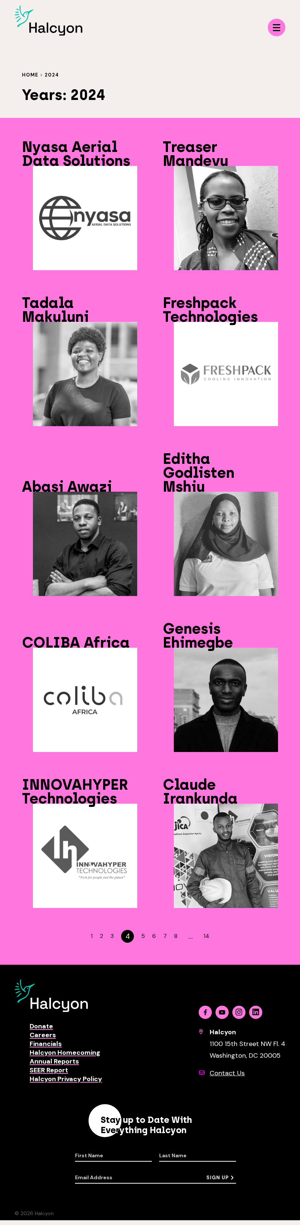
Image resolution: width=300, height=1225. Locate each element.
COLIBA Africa (76, 642)
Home (30, 75)
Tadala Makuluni (55, 310)
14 (206, 936)
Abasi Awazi (67, 487)
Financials (46, 1043)
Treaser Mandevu (195, 154)
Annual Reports (54, 1061)
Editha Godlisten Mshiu (199, 473)
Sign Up (217, 1177)
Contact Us (227, 1073)
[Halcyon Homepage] (48, 33)
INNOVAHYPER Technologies (75, 791)
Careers (43, 1035)
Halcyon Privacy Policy (66, 1079)
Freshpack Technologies (210, 310)
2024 (52, 75)
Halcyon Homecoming (65, 1052)
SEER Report (49, 1070)
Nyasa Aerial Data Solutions (76, 154)
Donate (41, 1026)
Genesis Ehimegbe (198, 635)
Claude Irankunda (200, 791)
